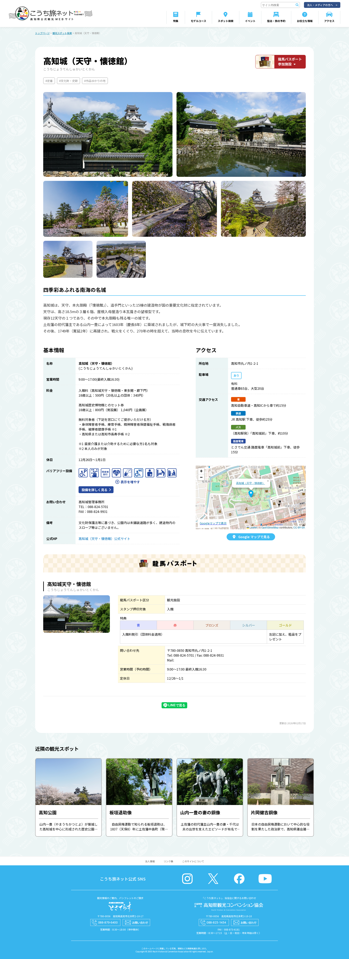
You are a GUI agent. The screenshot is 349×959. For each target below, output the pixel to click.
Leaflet (253, 527)
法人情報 (150, 861)
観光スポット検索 (62, 33)
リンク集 (168, 861)
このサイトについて (193, 861)
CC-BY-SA (299, 527)
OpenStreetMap (270, 527)
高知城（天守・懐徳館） (250, 483)
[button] (250, 494)
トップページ (42, 33)
